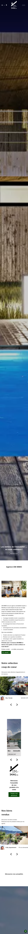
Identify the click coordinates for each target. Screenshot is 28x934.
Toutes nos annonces (14, 794)
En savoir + (6, 652)
